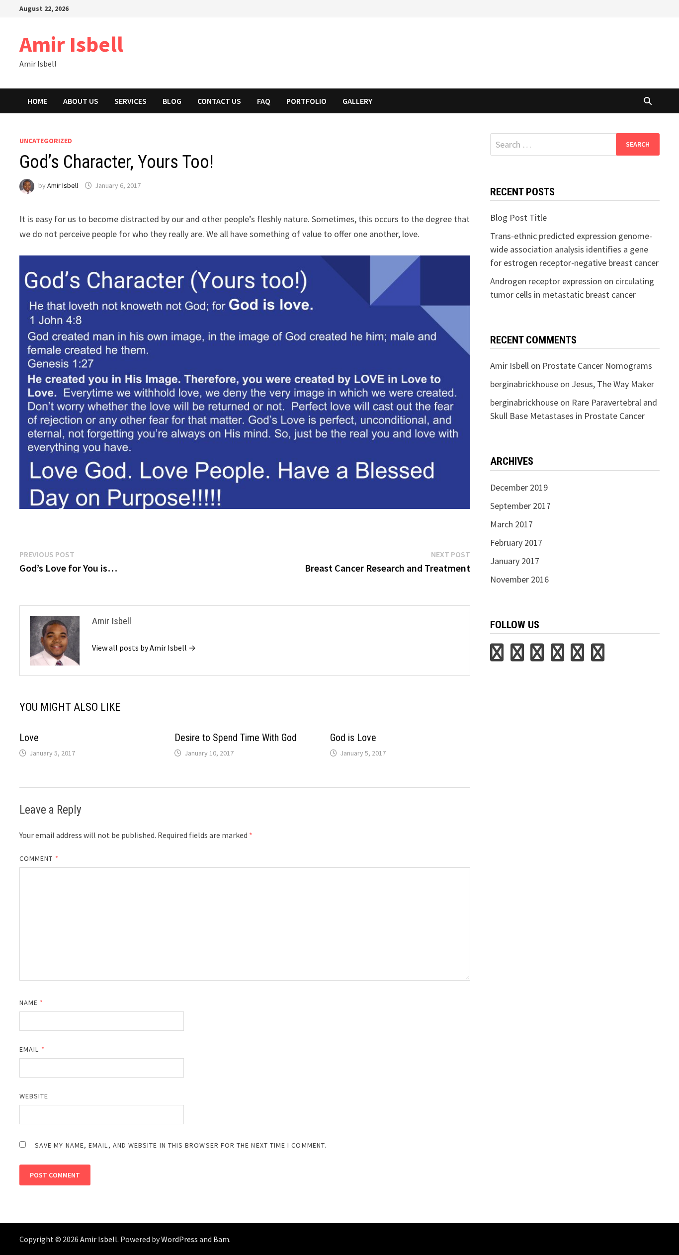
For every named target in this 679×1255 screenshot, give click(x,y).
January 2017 (514, 561)
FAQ (263, 101)
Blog (172, 101)
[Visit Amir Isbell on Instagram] (557, 656)
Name (31, 1002)
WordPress (179, 1239)
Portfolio (306, 101)
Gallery (357, 101)
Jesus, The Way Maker (613, 384)
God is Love (353, 738)
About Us (80, 101)
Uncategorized (45, 140)
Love (29, 738)
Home (37, 101)
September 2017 (520, 505)
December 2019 (519, 487)
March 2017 (511, 524)
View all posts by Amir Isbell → (144, 648)
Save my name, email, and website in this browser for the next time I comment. (181, 1145)
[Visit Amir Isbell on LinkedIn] (537, 656)
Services (130, 101)
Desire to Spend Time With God (235, 738)
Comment (39, 858)
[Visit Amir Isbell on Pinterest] (517, 656)
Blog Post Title (518, 217)
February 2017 (516, 542)
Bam (221, 1239)
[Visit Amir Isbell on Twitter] (497, 656)
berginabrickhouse (524, 384)
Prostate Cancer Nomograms (597, 365)
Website (34, 1095)
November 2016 (519, 579)
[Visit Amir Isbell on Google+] (577, 656)
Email (32, 1049)
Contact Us (219, 101)
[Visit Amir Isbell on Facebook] (597, 656)
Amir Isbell (71, 44)
